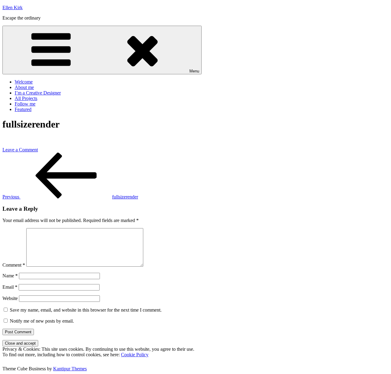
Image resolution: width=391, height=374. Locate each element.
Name (10, 275)
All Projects (26, 98)
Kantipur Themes (70, 368)
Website (10, 298)
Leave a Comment (20, 149)
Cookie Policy (134, 354)
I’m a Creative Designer (38, 92)
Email (9, 287)
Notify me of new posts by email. (42, 321)
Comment (13, 265)
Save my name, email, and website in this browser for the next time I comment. (86, 310)
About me (24, 87)
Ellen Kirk (12, 7)
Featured (23, 109)
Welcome (24, 81)
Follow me (25, 103)
